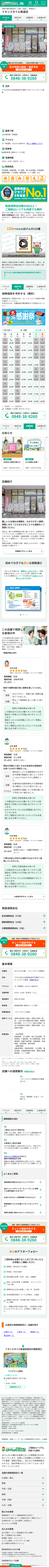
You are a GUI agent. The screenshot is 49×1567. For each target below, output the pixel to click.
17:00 (11, 392)
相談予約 (17, 17)
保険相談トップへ (8, 1515)
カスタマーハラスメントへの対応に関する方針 (30, 1556)
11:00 (11, 350)
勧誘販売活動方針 (23, 1552)
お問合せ (27, 1520)
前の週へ (8, 330)
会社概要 (4, 1552)
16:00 (11, 385)
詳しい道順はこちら (34, 143)
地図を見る (34, 980)
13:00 (11, 363)
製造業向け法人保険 (24, 1532)
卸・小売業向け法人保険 (11, 1535)
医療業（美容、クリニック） (13, 1538)
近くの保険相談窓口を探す (30, 1439)
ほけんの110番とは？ (10, 1518)
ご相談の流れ (25, 1518)
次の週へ (39, 330)
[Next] (45, 40)
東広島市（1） (9, 1335)
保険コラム (36, 1518)
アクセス (6, 17)
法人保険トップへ (8, 1532)
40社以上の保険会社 (11, 1156)
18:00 (11, 399)
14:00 (11, 370)
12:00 (11, 355)
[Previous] (2, 40)
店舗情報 (29, 17)
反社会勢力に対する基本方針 (27, 1554)
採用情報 (9, 1552)
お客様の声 (41, 17)
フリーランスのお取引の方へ (9, 1556)
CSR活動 (15, 1552)
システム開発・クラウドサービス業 (15, 1540)
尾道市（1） (35, 1332)
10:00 (11, 343)
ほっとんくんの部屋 (9, 1523)
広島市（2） (8, 1332)
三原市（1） (21, 1332)
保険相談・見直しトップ (10, 1439)
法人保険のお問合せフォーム (13, 1543)
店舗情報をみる (15, 1387)
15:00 (11, 377)
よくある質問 (17, 1520)
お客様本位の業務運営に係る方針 (10, 1554)
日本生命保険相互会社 (7, 1564)
